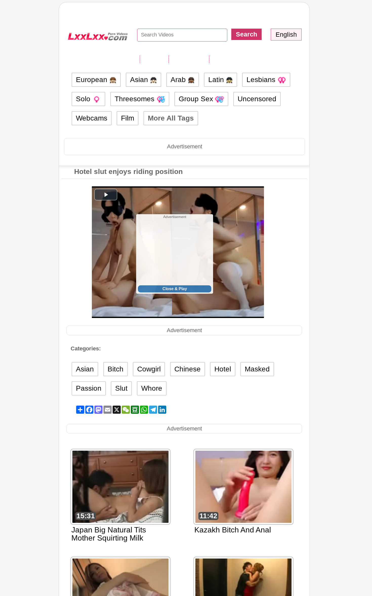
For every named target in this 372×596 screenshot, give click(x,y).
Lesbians (261, 80)
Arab (179, 80)
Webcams (91, 118)
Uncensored (257, 99)
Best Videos (229, 59)
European (92, 80)
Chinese (187, 369)
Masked (257, 369)
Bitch (115, 369)
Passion (88, 388)
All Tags (154, 59)
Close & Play (174, 289)
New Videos (189, 59)
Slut (121, 388)
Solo (84, 99)
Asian (140, 80)
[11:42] (243, 486)
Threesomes (135, 99)
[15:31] (120, 486)
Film (127, 118)
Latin (217, 80)
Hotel (222, 369)
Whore (151, 388)
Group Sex (197, 99)
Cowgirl (149, 369)
